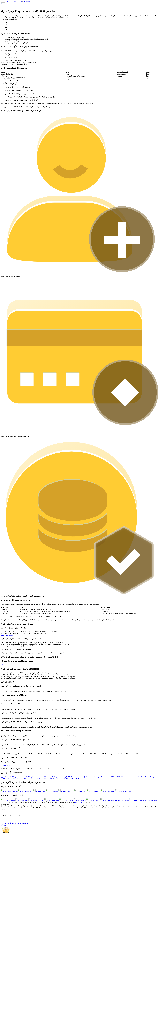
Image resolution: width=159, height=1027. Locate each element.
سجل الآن (4, 665)
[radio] (81, 22)
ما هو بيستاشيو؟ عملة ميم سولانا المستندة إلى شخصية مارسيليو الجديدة (22, 778)
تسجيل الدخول (8, 531)
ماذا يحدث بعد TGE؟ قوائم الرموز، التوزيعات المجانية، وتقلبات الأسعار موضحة (72, 776)
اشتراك (2, 531)
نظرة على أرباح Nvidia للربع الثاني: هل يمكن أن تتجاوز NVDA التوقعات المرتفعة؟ (29, 776)
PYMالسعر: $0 (5, 765)
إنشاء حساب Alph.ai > (7, 635)
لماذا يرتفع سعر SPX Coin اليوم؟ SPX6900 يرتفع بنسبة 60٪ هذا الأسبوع (108, 776)
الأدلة (82, 802)
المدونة (76, 802)
